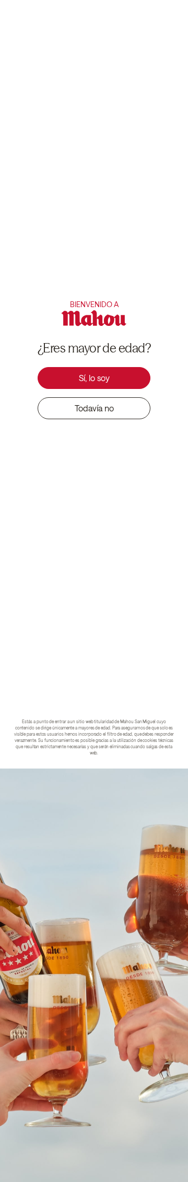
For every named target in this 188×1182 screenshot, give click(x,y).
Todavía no (94, 408)
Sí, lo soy (94, 378)
